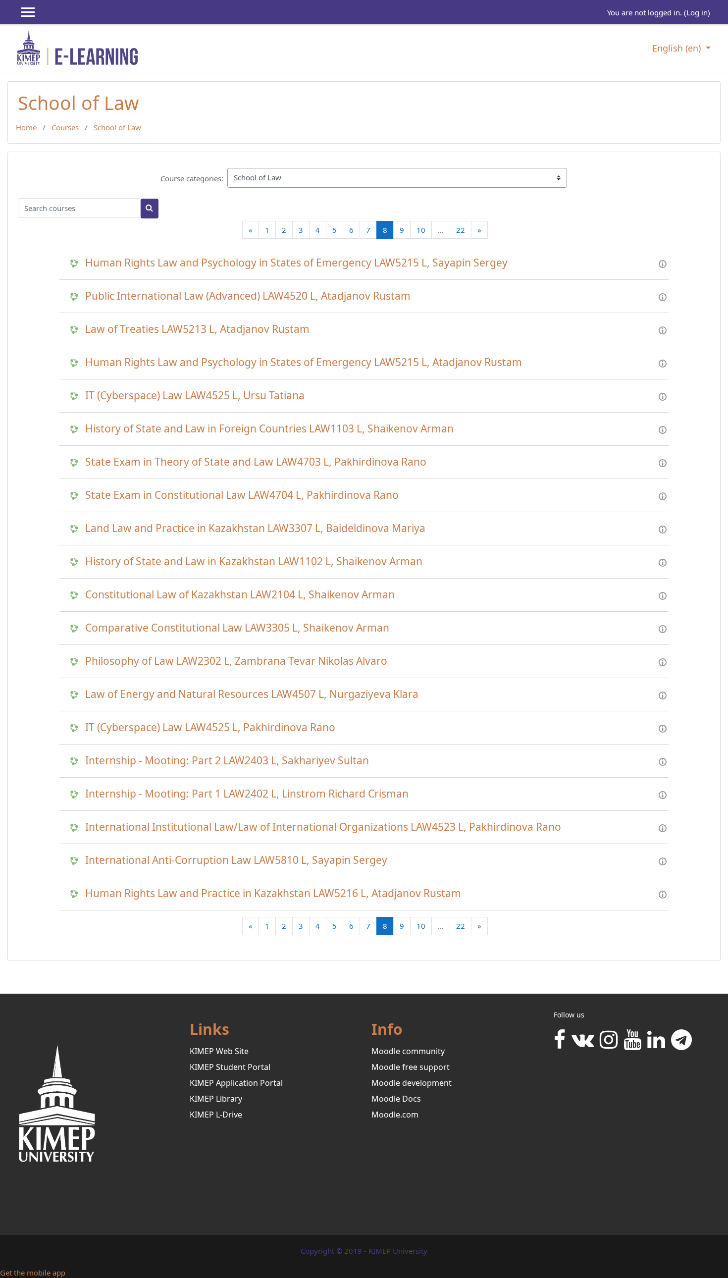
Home (26, 127)
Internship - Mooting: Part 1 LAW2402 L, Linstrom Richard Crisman (247, 793)
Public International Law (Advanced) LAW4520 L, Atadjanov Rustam (248, 296)
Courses (65, 127)
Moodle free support (410, 1067)
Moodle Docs (396, 1098)
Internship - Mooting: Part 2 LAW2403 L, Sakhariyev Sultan (227, 760)
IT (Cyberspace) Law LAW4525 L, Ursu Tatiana (195, 395)
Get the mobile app (32, 1273)
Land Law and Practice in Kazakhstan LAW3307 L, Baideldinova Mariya (255, 528)
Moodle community (408, 1051)
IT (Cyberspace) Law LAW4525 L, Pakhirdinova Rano (210, 727)
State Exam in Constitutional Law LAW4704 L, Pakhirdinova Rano (242, 495)
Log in (697, 12)
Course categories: (191, 178)
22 (460, 230)
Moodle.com (394, 1114)
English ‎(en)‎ (677, 48)
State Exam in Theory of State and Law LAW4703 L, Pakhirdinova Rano (255, 462)
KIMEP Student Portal (230, 1067)
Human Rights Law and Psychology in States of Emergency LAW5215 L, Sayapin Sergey (296, 262)
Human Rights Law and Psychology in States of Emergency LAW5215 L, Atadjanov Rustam (303, 362)
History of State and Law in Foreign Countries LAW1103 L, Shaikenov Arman (269, 428)
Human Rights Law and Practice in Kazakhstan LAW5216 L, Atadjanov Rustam (273, 893)
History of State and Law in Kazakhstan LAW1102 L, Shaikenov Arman (253, 561)
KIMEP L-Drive (216, 1114)
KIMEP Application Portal (236, 1082)
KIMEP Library (216, 1098)
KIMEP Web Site (219, 1051)
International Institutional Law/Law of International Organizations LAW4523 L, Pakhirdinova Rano (323, 827)
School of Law (117, 127)
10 (420, 230)
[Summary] (662, 263)
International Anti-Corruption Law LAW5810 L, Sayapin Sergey (236, 860)
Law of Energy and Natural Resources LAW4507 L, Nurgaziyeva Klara (251, 694)
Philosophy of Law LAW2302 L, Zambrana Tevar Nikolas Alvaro (236, 661)
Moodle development (411, 1082)
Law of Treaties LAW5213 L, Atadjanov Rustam (197, 329)
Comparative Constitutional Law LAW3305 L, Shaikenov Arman (237, 628)
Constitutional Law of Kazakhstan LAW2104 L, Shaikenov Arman (240, 594)
